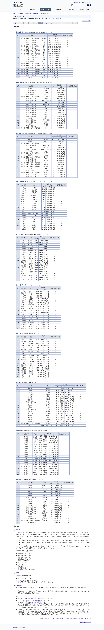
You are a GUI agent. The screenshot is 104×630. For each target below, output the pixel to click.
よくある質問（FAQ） (58, 618)
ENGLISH (77, 2)
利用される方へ (45, 618)
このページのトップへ (85, 622)
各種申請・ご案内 (84, 9)
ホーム (19, 9)
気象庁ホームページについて (19, 627)
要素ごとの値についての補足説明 (35, 598)
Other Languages (87, 2)
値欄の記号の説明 (35, 602)
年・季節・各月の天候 (85, 618)
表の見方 (58, 18)
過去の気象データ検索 (33, 13)
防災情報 (32, 9)
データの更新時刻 (35, 600)
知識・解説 (71, 9)
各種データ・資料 (45, 9)
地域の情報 (58, 9)
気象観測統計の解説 (71, 618)
